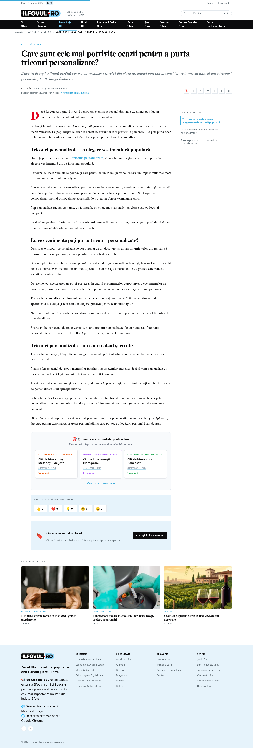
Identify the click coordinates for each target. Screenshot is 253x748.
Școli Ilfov (147, 24)
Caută (225, 13)
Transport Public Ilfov (107, 24)
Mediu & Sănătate (85, 670)
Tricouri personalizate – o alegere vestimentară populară (201, 120)
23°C (49, 2)
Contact (210, 2)
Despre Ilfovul (164, 659)
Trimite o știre (225, 2)
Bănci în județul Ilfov (208, 664)
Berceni (120, 670)
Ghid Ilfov (84, 24)
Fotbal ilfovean (42, 24)
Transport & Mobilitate (88, 680)
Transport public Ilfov (208, 670)
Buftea (119, 686)
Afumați (120, 664)
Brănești (120, 680)
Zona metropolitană (216, 24)
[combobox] (203, 13)
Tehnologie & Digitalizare (89, 675)
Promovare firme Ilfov (169, 670)
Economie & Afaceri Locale (90, 664)
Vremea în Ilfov (205, 675)
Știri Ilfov (24, 24)
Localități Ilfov (65, 24)
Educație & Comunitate (88, 659)
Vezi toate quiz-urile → (101, 483)
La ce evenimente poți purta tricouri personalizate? (200, 131)
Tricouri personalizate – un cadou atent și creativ (199, 141)
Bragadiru (121, 675)
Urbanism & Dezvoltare (88, 686)
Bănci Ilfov (130, 24)
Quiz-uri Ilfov (204, 686)
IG (31, 728)
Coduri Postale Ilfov (188, 24)
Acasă (19, 32)
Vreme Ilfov (164, 24)
